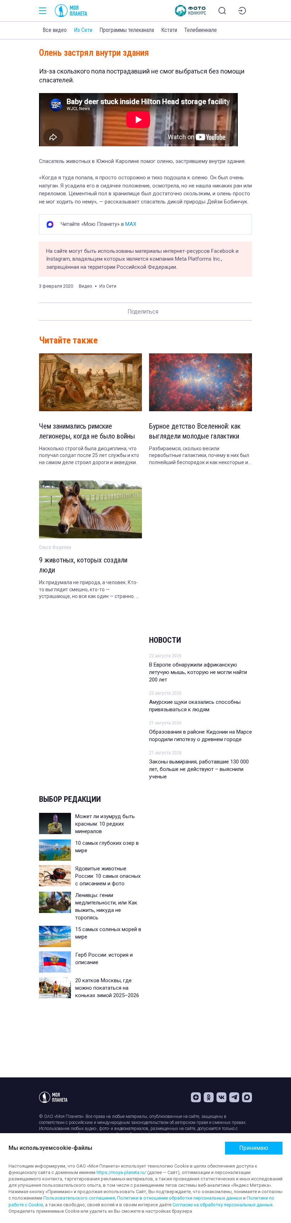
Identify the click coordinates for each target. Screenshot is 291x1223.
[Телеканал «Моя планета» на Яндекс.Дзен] (196, 1097)
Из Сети (83, 30)
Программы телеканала (126, 30)
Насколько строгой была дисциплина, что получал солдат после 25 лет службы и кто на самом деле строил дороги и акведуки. (89, 455)
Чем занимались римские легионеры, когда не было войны (87, 431)
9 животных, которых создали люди (83, 565)
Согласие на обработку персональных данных (222, 1204)
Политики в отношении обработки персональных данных (179, 1198)
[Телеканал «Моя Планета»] (71, 10)
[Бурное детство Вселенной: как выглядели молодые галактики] (200, 382)
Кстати (169, 30)
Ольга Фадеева (55, 547)
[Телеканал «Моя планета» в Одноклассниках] (209, 1097)
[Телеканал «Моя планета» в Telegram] (234, 1097)
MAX (130, 224)
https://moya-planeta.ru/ (121, 1172)
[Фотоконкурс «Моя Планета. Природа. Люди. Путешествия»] (190, 10)
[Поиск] (222, 10)
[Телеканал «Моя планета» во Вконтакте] (221, 1097)
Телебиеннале (200, 30)
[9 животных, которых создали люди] (90, 509)
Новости (165, 640)
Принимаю (253, 1148)
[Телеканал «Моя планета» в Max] (247, 1097)
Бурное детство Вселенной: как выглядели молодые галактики (195, 431)
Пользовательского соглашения (79, 1198)
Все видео (55, 30)
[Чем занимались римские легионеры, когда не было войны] (90, 382)
